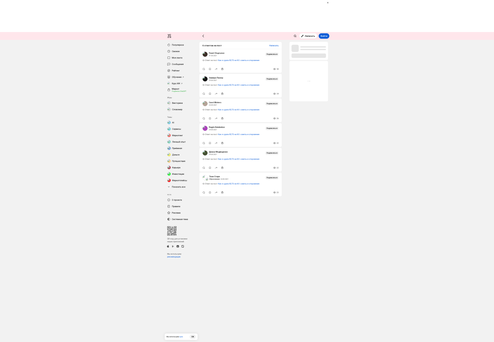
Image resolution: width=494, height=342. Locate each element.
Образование (214, 179)
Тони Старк (214, 176)
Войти (324, 36)
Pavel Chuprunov (216, 53)
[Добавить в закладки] (210, 69)
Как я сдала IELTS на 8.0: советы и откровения (238, 60)
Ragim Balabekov (217, 127)
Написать (310, 36)
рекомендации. (174, 257)
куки (181, 337)
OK (192, 337)
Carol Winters (215, 102)
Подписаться (272, 54)
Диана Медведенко (218, 152)
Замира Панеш (216, 78)
